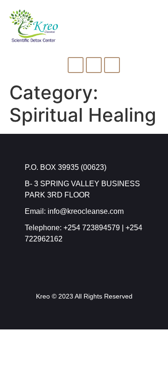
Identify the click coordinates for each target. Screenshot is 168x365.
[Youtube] (112, 65)
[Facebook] (76, 65)
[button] (154, 23)
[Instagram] (94, 65)
